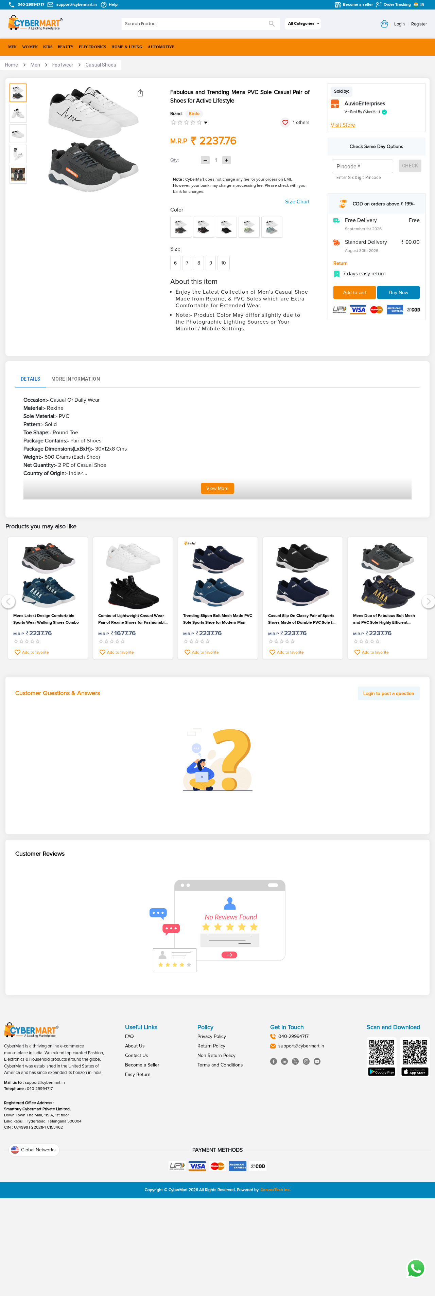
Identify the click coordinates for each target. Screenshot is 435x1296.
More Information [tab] (75, 379)
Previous (7, 601)
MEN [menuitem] (12, 47)
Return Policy (211, 1046)
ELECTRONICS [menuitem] (92, 47)
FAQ (129, 1036)
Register (419, 24)
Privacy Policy (211, 1036)
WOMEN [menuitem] (30, 47)
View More (217, 488)
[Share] (140, 92)
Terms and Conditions (220, 1065)
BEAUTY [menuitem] (65, 47)
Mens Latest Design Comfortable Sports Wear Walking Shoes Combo (46, 619)
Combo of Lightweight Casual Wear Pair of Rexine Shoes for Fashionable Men (132, 619)
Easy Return (138, 1074)
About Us (135, 1046)
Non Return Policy (216, 1055)
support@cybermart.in (45, 1082)
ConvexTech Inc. (275, 1189)
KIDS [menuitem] (47, 47)
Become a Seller (142, 1065)
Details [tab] (30, 379)
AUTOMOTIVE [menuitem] (161, 47)
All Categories (301, 23)
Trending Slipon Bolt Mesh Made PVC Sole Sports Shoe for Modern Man (217, 619)
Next (428, 601)
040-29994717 (40, 1088)
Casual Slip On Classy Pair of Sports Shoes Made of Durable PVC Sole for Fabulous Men (302, 619)
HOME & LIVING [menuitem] (126, 47)
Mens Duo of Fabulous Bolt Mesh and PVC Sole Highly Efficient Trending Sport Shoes (384, 619)
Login (399, 24)
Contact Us (136, 1055)
